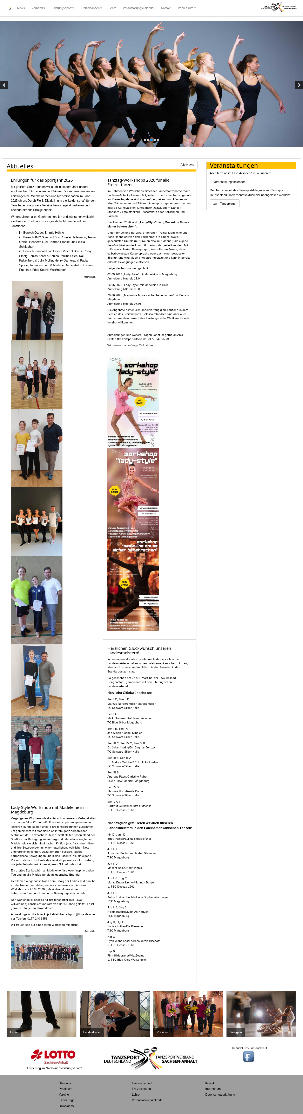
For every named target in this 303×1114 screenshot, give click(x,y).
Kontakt (166, 8)
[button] (4, 85)
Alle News (187, 164)
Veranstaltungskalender (138, 8)
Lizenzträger (67, 1100)
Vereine (64, 1094)
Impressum (185, 8)
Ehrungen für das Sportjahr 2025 (42, 180)
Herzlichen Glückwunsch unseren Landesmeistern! (139, 650)
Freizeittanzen (90, 8)
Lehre (112, 8)
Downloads (66, 1106)
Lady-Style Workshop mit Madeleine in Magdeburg (47, 810)
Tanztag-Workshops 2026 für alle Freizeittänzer (138, 182)
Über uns (65, 1083)
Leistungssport (62, 8)
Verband (37, 8)
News (21, 8)
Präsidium (65, 1088)
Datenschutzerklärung (220, 1094)
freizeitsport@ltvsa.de (74, 914)
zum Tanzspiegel (224, 203)
